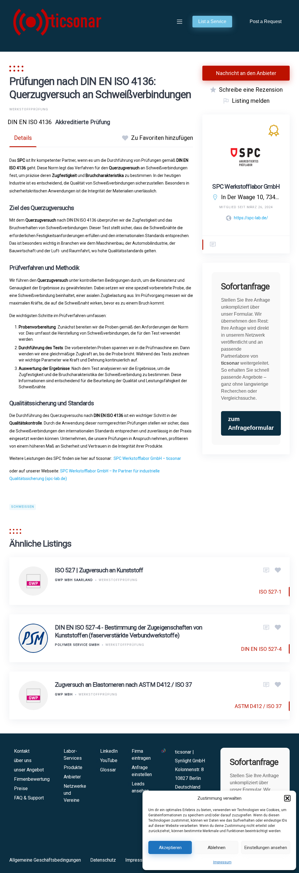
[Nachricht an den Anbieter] (266, 570)
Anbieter (72, 777)
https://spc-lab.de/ (251, 217)
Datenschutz (103, 860)
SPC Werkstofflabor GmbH (246, 186)
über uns (23, 760)
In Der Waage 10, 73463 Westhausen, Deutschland (250, 197)
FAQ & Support (29, 798)
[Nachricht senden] (212, 245)
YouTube (108, 760)
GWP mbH (64, 694)
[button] (287, 798)
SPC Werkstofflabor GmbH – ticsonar (148, 458)
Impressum (222, 862)
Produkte (73, 767)
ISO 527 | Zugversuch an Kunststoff (99, 570)
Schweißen (22, 507)
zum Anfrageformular (251, 423)
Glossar (108, 770)
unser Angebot (29, 770)
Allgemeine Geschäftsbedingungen (45, 860)
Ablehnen (216, 847)
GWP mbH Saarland (74, 580)
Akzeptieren (170, 847)
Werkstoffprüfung (28, 109)
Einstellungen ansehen (265, 847)
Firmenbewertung (32, 779)
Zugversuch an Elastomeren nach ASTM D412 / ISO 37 (123, 684)
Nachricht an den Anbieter (246, 73)
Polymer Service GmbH (77, 645)
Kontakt (21, 751)
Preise (21, 788)
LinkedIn (109, 751)
